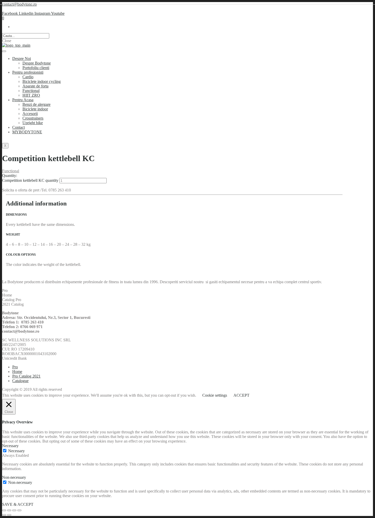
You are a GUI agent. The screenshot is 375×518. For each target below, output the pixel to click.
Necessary (16, 451)
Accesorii (30, 113)
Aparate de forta (35, 86)
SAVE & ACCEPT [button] (17, 504)
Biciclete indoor (35, 109)
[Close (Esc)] (4, 510)
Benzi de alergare (36, 104)
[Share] (9, 510)
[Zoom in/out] (19, 510)
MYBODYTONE (27, 132)
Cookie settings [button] (214, 395)
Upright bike (32, 123)
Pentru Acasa (22, 100)
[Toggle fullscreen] (14, 510)
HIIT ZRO (31, 95)
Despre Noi (21, 58)
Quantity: (9, 175)
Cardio (27, 77)
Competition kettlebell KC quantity (30, 180)
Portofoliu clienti (35, 68)
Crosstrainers (32, 118)
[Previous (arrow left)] (4, 515)
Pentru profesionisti (27, 72)
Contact (18, 127)
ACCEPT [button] (241, 395)
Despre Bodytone (36, 63)
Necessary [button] (10, 446)
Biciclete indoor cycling (41, 81)
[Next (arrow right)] (9, 515)
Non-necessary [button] (14, 477)
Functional (31, 90)
